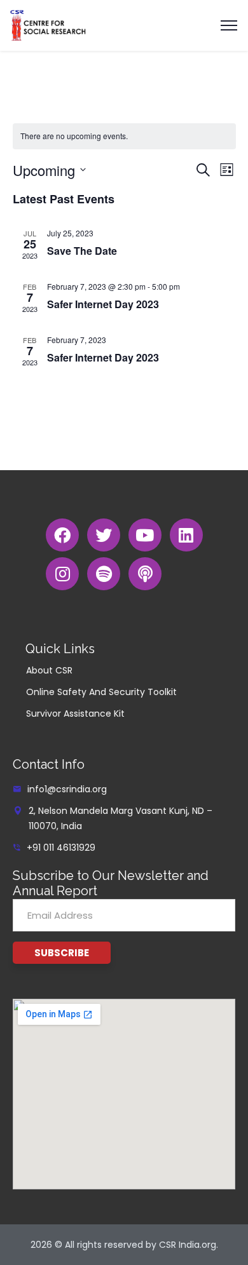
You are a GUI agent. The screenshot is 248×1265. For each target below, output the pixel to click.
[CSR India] (48, 24)
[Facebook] (62, 534)
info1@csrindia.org (67, 789)
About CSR (49, 670)
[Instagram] (62, 573)
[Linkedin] (186, 534)
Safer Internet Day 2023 (103, 304)
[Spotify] (103, 573)
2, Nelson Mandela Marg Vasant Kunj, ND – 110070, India (120, 818)
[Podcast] (145, 573)
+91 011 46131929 (61, 847)
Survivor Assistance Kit (75, 713)
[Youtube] (145, 534)
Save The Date (82, 250)
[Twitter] (103, 534)
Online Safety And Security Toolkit (101, 692)
